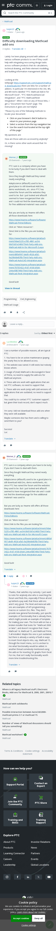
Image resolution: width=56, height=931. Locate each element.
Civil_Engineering (27, 299)
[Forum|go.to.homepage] (17, 5)
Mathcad (8, 21)
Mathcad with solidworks (15, 703)
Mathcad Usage (11, 304)
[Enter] (4, 13)
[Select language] (37, 5)
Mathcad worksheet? (12, 734)
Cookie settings (32, 750)
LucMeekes (12, 341)
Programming (10, 299)
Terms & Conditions (13, 750)
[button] (3, 6)
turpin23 (10, 29)
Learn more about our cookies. (31, 912)
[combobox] (28, 13)
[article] (28, 394)
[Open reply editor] (28, 324)
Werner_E (13, 157)
